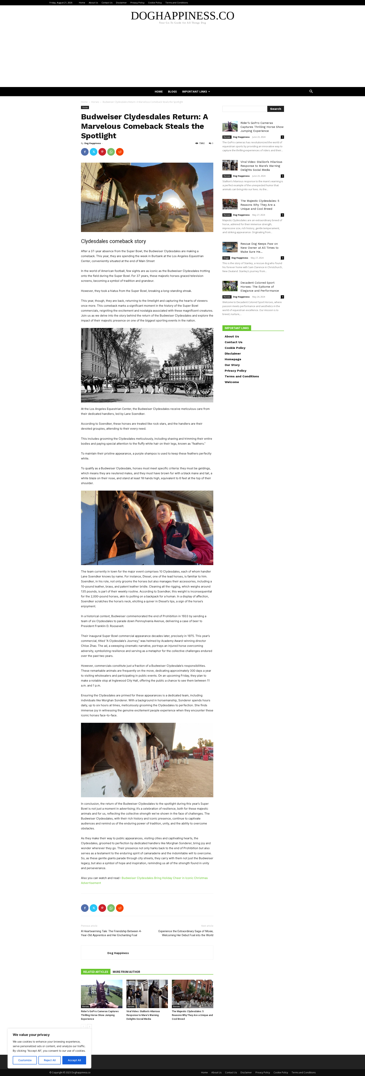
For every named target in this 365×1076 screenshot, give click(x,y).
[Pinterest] (102, 152)
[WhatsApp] (111, 152)
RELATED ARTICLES (95, 971)
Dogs (226, 258)
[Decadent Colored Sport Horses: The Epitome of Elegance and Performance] (230, 286)
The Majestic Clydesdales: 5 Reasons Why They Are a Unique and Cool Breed (192, 1015)
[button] (311, 92)
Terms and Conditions (176, 2)
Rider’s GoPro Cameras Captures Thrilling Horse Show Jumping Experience (100, 1015)
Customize (25, 1060)
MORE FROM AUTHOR (126, 971)
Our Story (232, 365)
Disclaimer (121, 2)
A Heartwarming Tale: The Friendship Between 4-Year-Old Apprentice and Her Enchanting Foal (111, 933)
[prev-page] (83, 1026)
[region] (49, 1048)
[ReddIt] (120, 152)
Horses (95, 102)
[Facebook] (85, 152)
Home (82, 2)
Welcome (232, 382)
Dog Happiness (92, 143)
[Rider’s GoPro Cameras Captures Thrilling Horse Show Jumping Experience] (101, 994)
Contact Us (107, 2)
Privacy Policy (137, 2)
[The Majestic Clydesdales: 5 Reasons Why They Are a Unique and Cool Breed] (192, 994)
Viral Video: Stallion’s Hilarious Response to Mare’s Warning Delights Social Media (143, 1015)
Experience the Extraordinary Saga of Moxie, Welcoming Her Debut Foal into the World (186, 933)
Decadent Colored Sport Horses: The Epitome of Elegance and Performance (259, 286)
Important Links (194, 91)
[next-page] (89, 1026)
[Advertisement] (182, 58)
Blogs (172, 91)
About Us (93, 2)
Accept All (74, 1060)
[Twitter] (93, 152)
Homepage (233, 359)
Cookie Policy (155, 2)
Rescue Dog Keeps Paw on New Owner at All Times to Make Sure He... (259, 247)
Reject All (50, 1060)
